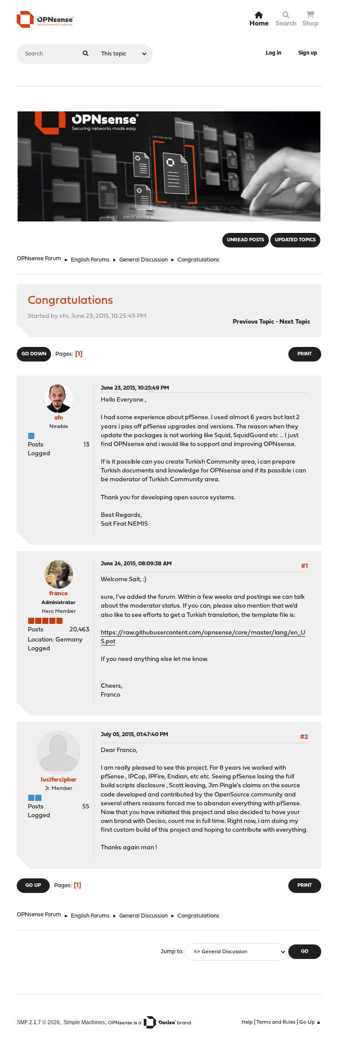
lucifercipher (59, 780)
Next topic (294, 322)
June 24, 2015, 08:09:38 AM (136, 564)
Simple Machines (84, 1022)
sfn (59, 418)
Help (247, 1022)
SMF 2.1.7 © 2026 (38, 1022)
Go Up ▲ (310, 1022)
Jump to (171, 952)
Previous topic (253, 322)
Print (305, 354)
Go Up (33, 885)
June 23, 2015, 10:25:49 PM (135, 388)
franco (58, 593)
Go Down (34, 354)
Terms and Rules (276, 1022)
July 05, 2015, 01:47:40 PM (134, 735)
